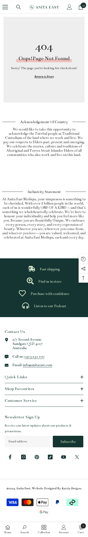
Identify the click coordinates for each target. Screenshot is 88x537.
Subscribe (68, 442)
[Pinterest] (36, 457)
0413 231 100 (34, 356)
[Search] (18, 7)
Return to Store (44, 76)
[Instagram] (23, 457)
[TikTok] (50, 457)
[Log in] (69, 7)
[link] (44, 269)
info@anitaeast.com (37, 365)
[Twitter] (77, 457)
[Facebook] (10, 457)
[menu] (5, 7)
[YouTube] (63, 457)
